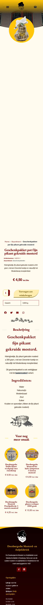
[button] (5, 312)
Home (7, 241)
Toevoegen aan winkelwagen (26, 293)
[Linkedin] (24, 569)
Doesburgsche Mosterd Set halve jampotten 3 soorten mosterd (32, 468)
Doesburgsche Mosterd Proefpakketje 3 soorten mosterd (11, 505)
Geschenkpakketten (19, 261)
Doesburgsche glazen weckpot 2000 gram (32, 504)
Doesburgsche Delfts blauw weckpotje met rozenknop (11, 467)
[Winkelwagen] (36, 6)
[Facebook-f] (19, 569)
